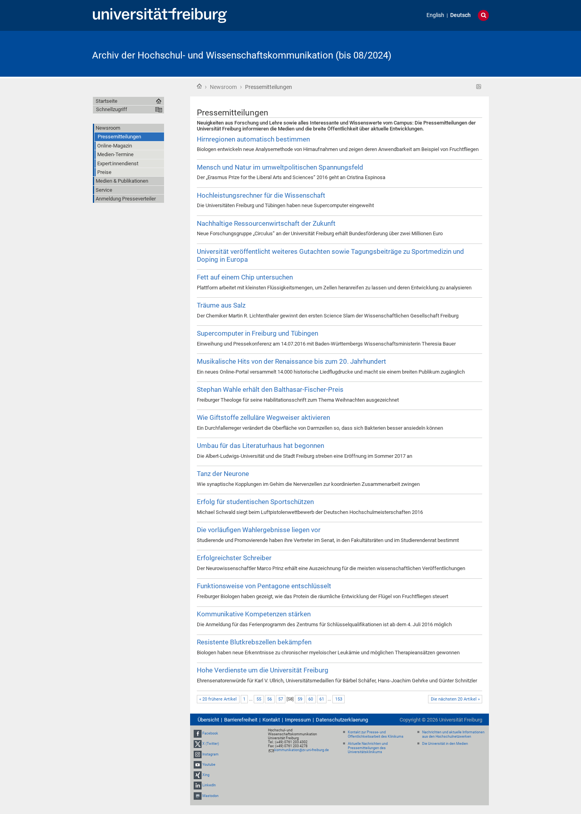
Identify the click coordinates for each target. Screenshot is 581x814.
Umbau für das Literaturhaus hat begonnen (260, 445)
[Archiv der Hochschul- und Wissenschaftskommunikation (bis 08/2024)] (450, 53)
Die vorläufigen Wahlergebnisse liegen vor (259, 530)
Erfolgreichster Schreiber (234, 558)
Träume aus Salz (221, 305)
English (435, 15)
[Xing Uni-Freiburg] (198, 775)
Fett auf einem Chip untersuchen (245, 277)
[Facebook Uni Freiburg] (198, 733)
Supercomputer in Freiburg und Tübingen (257, 333)
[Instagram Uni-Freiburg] (198, 754)
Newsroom (223, 87)
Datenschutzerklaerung (342, 720)
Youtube (208, 765)
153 (338, 699)
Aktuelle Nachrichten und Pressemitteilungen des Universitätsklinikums (368, 748)
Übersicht (208, 720)
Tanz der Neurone (223, 474)
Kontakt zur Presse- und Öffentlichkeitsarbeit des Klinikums (376, 734)
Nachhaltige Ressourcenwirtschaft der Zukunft (266, 223)
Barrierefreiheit (240, 720)
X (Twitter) (210, 744)
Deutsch (460, 15)
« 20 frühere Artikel (218, 699)
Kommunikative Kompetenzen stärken (254, 614)
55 (259, 699)
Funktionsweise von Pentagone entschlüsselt (264, 586)
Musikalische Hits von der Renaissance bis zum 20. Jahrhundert (291, 361)
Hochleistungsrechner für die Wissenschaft (261, 195)
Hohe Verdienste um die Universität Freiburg (262, 670)
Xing (205, 775)
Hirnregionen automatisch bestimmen (253, 139)
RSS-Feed (478, 87)
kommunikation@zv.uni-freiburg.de (301, 750)
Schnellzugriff (111, 109)
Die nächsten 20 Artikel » (455, 699)
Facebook (210, 733)
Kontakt (271, 720)
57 (280, 699)
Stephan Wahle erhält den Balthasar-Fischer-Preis (270, 389)
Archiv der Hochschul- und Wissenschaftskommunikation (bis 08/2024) (241, 55)
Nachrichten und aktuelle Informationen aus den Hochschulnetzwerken (453, 734)
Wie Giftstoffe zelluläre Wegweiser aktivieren (263, 417)
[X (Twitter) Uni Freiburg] (198, 744)
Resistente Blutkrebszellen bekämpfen (254, 642)
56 (269, 699)
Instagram (210, 754)
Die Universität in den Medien (445, 744)
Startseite (199, 86)
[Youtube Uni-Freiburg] (198, 765)
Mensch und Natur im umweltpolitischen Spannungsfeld (280, 167)
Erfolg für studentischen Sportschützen (255, 502)
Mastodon (210, 796)
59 (300, 699)
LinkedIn (209, 785)
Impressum (298, 720)
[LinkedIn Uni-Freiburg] (198, 785)
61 (321, 699)
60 (310, 699)
